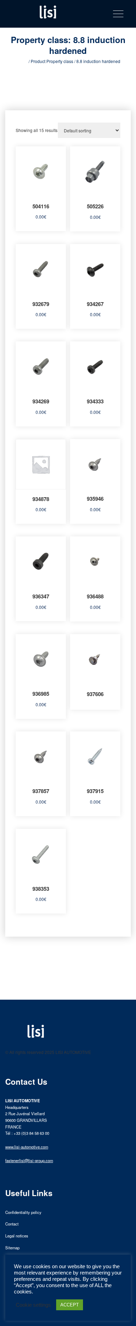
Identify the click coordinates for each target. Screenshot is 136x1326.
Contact (11, 1224)
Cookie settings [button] (33, 1305)
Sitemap (12, 1247)
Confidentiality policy (23, 1212)
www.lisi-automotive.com (26, 1147)
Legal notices (16, 1235)
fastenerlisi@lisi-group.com (29, 1160)
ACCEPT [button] (69, 1304)
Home (22, 61)
